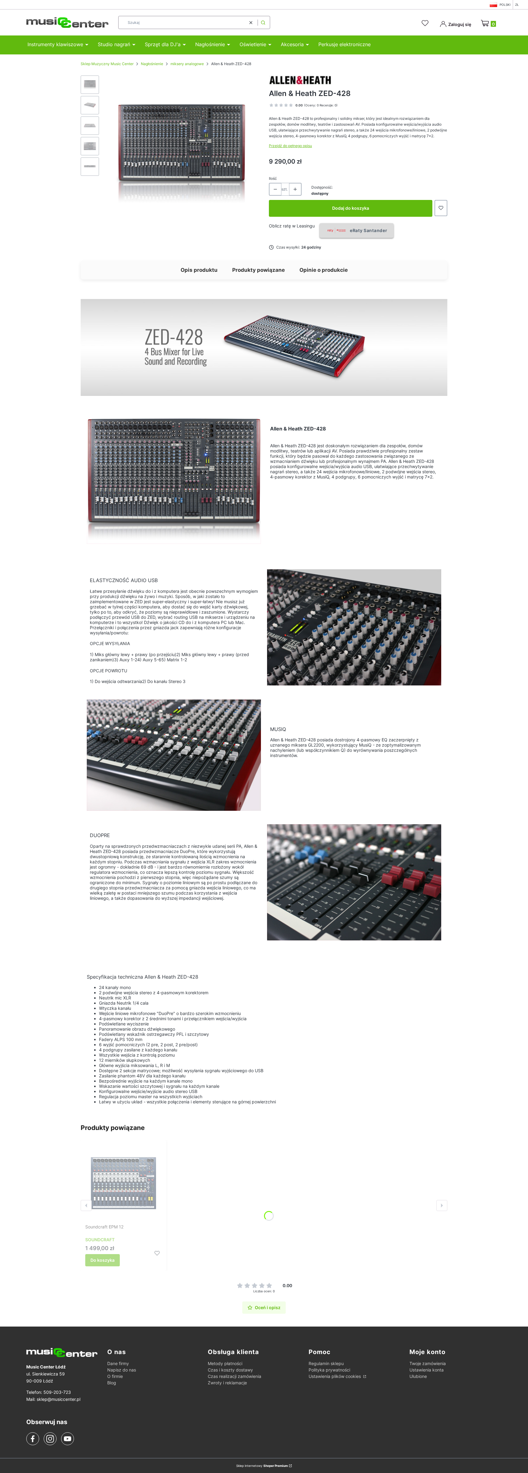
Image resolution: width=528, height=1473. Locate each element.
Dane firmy (118, 1363)
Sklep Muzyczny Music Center (107, 63)
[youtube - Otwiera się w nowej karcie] (67, 1438)
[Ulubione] (426, 23)
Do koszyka (102, 1260)
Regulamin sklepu (326, 1363)
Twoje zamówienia (427, 1363)
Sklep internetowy (262, 1465)
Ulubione (418, 1376)
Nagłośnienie (152, 63)
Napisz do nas (121, 1369)
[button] (263, 22)
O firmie (115, 1376)
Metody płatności (225, 1363)
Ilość (273, 178)
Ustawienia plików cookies (335, 1376)
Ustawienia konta (426, 1369)
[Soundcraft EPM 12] (123, 1183)
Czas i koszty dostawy (230, 1369)
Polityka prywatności (329, 1369)
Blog (111, 1382)
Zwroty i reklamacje (227, 1382)
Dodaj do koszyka (350, 208)
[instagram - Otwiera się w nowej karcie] (50, 1439)
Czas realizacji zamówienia (234, 1376)
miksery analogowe (187, 63)
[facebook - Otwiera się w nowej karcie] (33, 1438)
